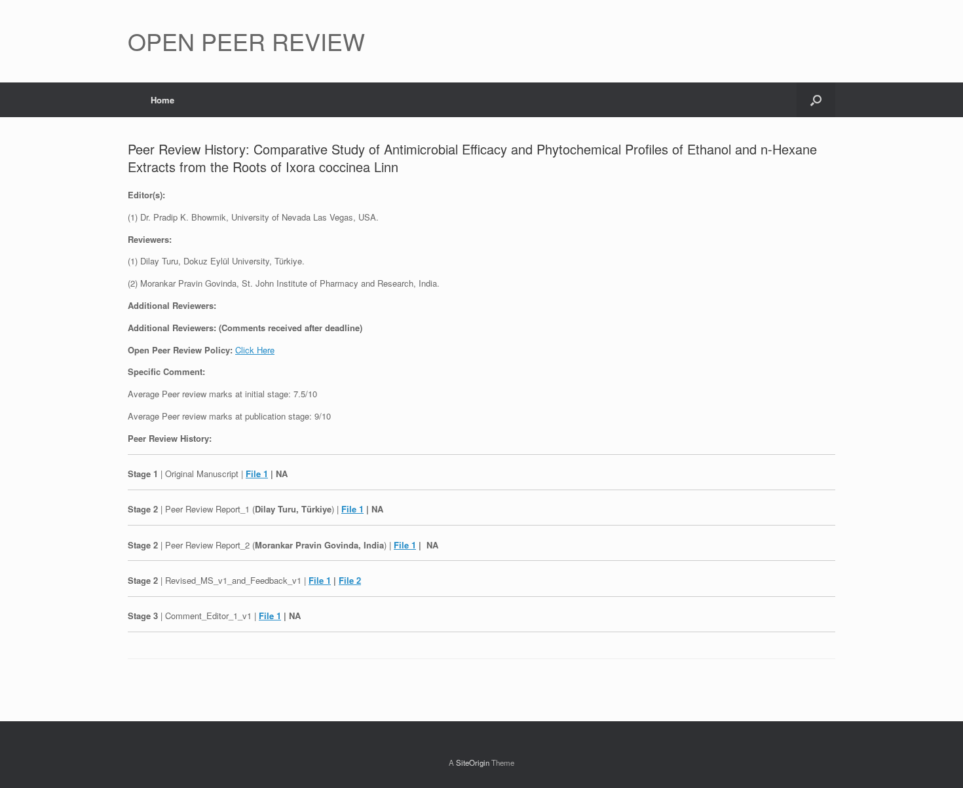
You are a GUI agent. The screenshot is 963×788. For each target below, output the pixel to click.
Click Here (254, 350)
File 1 (257, 473)
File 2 (350, 580)
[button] (816, 99)
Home (162, 100)
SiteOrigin (472, 762)
